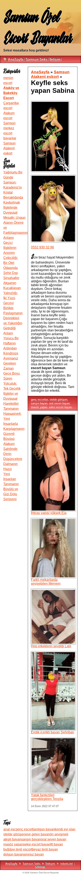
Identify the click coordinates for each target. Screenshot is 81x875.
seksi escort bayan (60, 407)
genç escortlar (39, 399)
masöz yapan (39, 407)
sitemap (40, 866)
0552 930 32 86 (42, 247)
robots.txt (66, 863)
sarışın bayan (39, 403)
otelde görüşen (58, 399)
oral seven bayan (59, 403)
